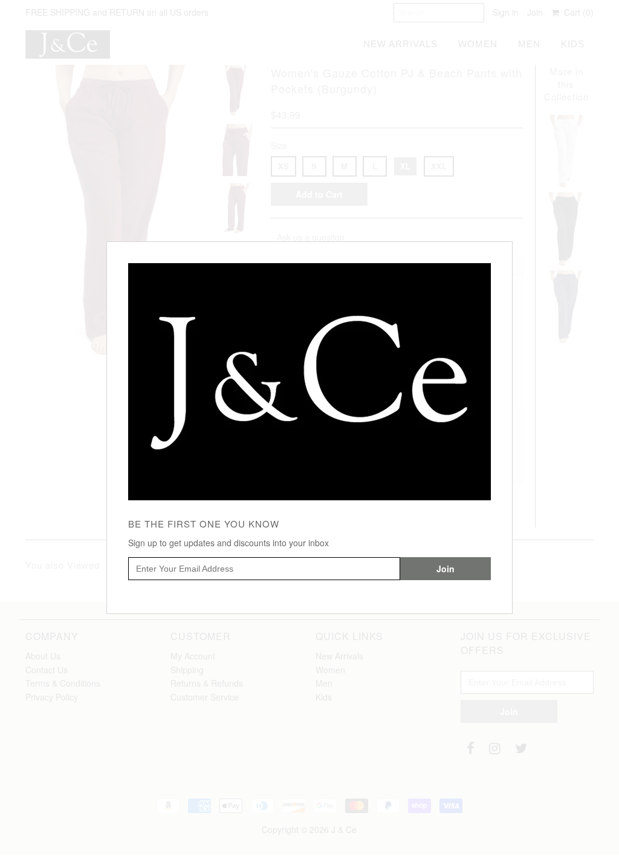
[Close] (505, 249)
